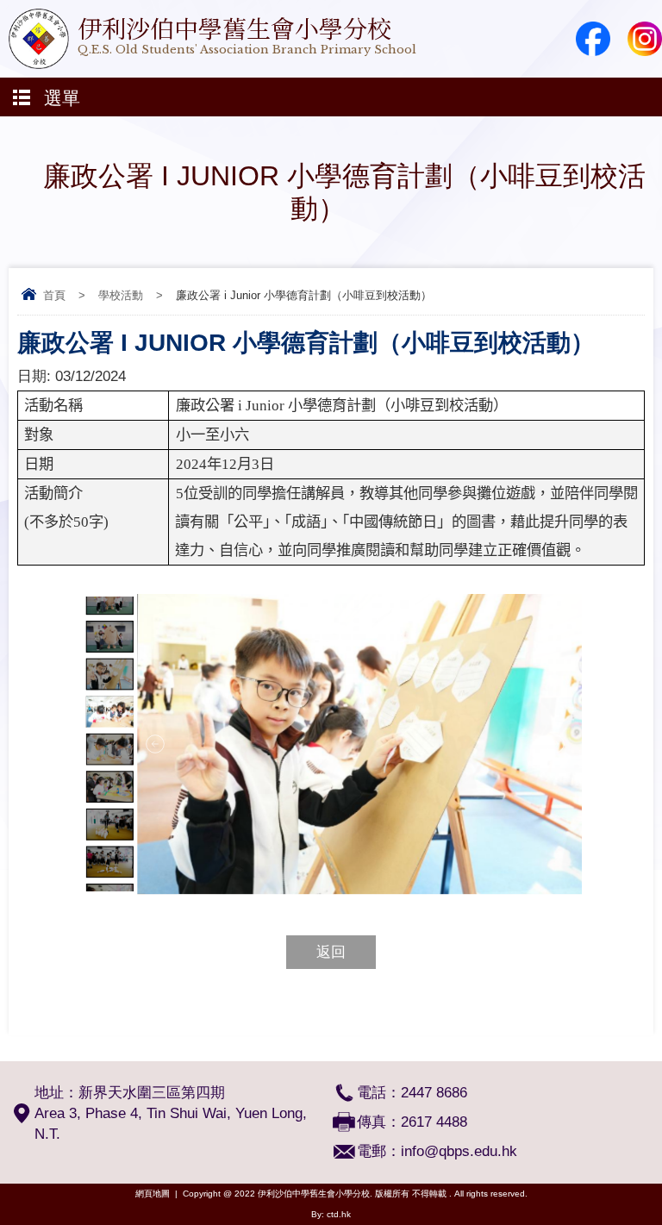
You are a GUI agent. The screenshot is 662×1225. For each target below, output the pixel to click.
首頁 (54, 295)
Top (657, 1186)
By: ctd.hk (331, 1214)
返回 (331, 952)
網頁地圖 (152, 1193)
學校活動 (120, 295)
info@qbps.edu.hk (459, 1151)
